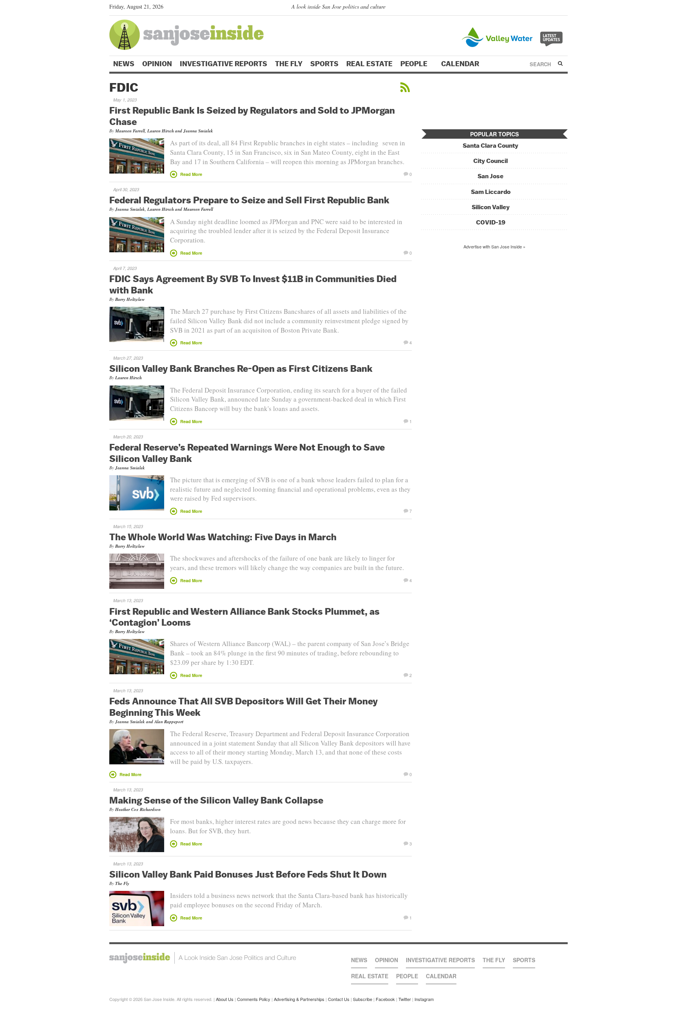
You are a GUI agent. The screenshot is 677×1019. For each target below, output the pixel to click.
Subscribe (362, 999)
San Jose (490, 176)
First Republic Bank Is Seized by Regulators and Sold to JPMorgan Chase (252, 115)
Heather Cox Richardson (138, 809)
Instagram (424, 999)
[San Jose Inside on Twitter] (541, 8)
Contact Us (338, 999)
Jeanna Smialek (198, 131)
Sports (324, 64)
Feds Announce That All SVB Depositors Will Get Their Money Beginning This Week (243, 706)
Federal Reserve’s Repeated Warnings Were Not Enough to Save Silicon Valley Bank (247, 452)
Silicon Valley (491, 207)
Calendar (461, 64)
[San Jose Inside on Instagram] (563, 8)
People (414, 64)
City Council (490, 161)
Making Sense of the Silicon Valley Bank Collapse (216, 800)
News (123, 64)
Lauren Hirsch (160, 131)
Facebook (385, 999)
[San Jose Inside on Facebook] (552, 8)
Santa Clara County (490, 145)
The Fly (288, 64)
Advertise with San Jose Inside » (494, 246)
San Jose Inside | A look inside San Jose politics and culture (202, 958)
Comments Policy (253, 999)
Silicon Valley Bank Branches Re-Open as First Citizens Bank (241, 368)
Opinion (157, 64)
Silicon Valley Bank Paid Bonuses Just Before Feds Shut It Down (248, 874)
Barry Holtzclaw (130, 299)
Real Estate (369, 64)
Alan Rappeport (168, 722)
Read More (191, 174)
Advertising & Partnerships (299, 999)
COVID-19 (490, 222)
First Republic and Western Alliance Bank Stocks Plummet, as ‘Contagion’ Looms (244, 616)
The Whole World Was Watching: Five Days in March (223, 537)
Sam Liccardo (490, 191)
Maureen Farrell (130, 131)
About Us (225, 999)
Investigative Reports (223, 64)
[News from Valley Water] (514, 36)
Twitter (404, 999)
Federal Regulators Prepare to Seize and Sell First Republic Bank (249, 200)
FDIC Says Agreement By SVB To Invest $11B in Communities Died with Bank (252, 284)
